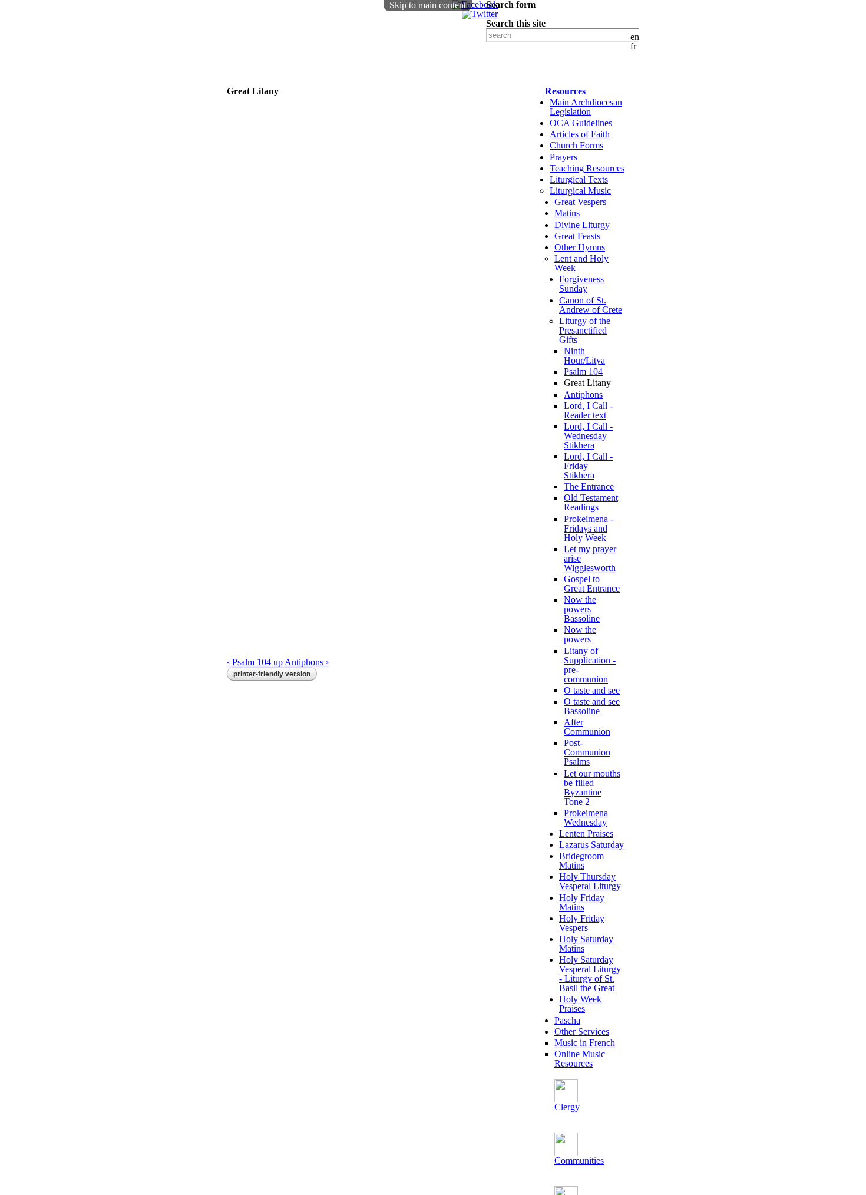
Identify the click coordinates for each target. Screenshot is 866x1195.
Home (243, 67)
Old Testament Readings (591, 502)
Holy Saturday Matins (586, 943)
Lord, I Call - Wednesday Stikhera (588, 435)
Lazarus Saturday (591, 845)
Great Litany (587, 383)
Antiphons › (307, 662)
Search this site (516, 23)
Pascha (567, 1020)
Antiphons (583, 394)
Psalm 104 (583, 372)
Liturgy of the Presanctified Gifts (584, 330)
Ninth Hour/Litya (584, 355)
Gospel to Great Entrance (592, 583)
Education (253, 80)
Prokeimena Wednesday (586, 817)
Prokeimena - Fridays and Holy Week (588, 528)
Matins (567, 213)
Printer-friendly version (271, 674)
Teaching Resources (587, 168)
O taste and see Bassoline (592, 706)
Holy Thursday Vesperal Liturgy (590, 881)
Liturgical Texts (579, 179)
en (634, 37)
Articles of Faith (580, 134)
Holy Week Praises (580, 1004)
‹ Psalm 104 (249, 662)
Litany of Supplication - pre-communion (590, 665)
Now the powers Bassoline (582, 609)
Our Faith (314, 67)
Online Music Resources (579, 1058)
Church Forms (576, 145)
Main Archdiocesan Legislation (586, 107)
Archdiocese (402, 67)
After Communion (587, 727)
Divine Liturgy (582, 225)
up (278, 662)
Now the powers (580, 634)
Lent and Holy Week (581, 263)
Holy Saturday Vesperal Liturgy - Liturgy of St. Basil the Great (590, 974)
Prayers (563, 157)
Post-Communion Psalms (587, 752)
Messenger (338, 80)
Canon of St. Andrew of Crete (590, 305)
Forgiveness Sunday (581, 283)
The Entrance (589, 486)
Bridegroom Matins (581, 860)
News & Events (506, 67)
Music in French (584, 1043)
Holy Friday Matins (581, 902)
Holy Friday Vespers (581, 923)
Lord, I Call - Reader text (588, 410)
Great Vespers (580, 202)
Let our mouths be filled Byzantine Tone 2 (592, 787)
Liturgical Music (580, 191)
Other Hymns (579, 247)
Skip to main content (427, 5)
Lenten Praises (586, 833)
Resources (565, 91)
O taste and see (592, 690)
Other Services (581, 1031)
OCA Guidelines (581, 123)
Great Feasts (577, 236)
